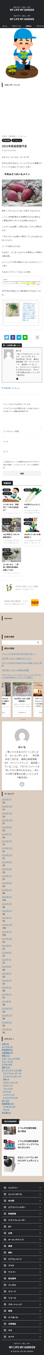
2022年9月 (7, 862)
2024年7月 (7, 799)
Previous (4, 701)
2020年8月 (7, 1029)
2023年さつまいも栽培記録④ (15, 670)
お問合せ (29, 26)
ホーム (5, 26)
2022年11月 (7, 855)
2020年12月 (7, 1008)
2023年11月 (7, 813)
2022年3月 (7, 904)
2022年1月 (6, 918)
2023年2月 (7, 841)
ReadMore (9, 712)
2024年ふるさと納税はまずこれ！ (17, 658)
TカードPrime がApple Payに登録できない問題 (22, 664)
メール (5, 441)
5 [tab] (25, 719)
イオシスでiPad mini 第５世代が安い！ (19, 654)
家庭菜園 (7, 388)
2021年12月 (7, 925)
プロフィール (16, 26)
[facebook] (12, 337)
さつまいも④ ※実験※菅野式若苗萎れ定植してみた (10, 567)
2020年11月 (7, 1015)
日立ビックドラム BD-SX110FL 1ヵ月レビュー (28, 1160)
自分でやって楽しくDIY (22, 1343)
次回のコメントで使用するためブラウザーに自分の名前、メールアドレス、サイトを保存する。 (21, 465)
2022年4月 (7, 897)
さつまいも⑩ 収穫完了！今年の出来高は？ (10, 507)
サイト (5, 451)
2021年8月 (6, 952)
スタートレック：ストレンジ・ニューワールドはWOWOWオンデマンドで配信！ (21, 676)
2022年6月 (7, 883)
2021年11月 (7, 932)
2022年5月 (7, 890)
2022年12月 (7, 848)
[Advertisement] (22, 110)
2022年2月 (7, 911)
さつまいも (15, 388)
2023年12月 (7, 806)
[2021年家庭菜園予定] (18, 337)
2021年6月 (6, 966)
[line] (25, 337)
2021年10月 (7, 939)
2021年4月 (6, 980)
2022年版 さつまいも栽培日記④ (11, 535)
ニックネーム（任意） (11, 431)
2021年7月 (6, 959)
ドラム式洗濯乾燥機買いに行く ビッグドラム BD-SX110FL (28, 1144)
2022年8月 (7, 869)
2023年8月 (7, 827)
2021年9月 (6, 945)
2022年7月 (7, 876)
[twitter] (6, 337)
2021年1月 (6, 1001)
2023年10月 (7, 820)
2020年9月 (7, 1022)
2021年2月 (6, 994)
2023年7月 (7, 834)
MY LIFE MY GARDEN (22, 9)
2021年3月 (6, 987)
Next (40, 701)
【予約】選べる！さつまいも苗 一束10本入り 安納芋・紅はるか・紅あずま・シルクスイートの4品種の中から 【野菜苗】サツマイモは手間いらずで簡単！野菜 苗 (29, 312)
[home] (17, 379)
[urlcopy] (37, 337)
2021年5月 (6, 973)
